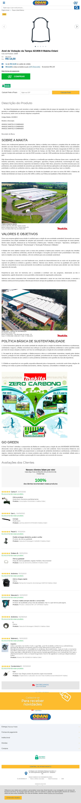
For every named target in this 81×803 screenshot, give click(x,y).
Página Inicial (6, 10)
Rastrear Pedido (12, 727)
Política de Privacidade (55, 793)
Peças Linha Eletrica (18, 10)
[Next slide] (77, 26)
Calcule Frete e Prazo (9, 92)
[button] (35, 46)
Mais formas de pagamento (10, 71)
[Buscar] (76, 7)
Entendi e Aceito (13, 798)
